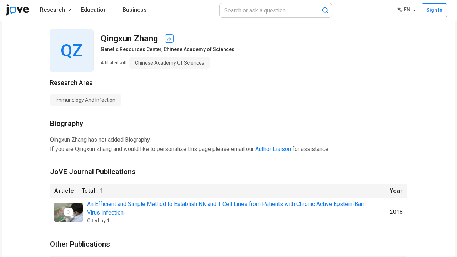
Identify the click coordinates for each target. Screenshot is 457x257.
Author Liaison (273, 149)
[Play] (68, 212)
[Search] (325, 10)
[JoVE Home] (17, 10)
